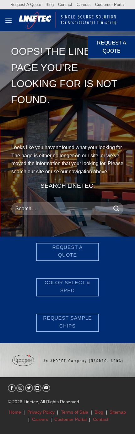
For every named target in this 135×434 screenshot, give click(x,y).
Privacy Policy (41, 412)
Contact (65, 4)
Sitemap (118, 412)
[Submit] (116, 208)
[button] (8, 20)
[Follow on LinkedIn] (37, 388)
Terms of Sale (74, 412)
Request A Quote (25, 4)
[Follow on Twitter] (29, 388)
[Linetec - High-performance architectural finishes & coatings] (68, 20)
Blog (50, 4)
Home (15, 412)
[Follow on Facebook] (12, 388)
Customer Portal (110, 4)
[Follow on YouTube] (46, 388)
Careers (84, 4)
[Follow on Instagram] (20, 388)
